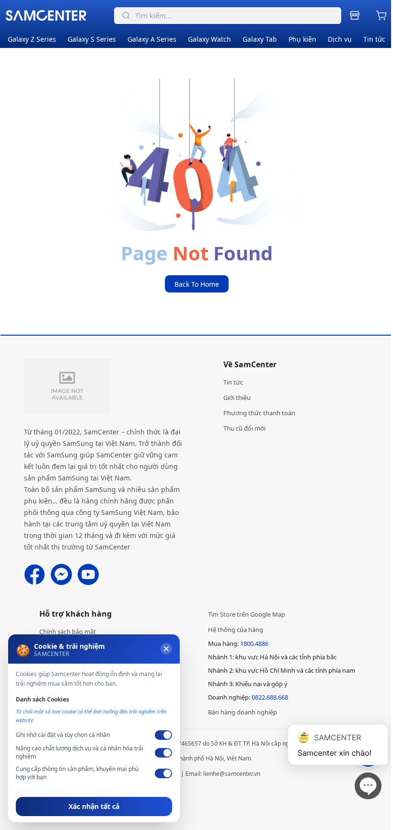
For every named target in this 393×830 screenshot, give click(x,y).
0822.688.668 (270, 697)
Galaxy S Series (92, 39)
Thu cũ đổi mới (244, 428)
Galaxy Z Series (32, 39)
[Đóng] (166, 649)
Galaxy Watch (209, 39)
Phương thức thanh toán (259, 413)
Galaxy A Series (151, 39)
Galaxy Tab (260, 39)
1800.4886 (254, 643)
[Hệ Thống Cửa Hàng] (356, 15)
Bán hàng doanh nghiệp (242, 712)
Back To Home (196, 284)
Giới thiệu (237, 397)
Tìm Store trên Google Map (246, 614)
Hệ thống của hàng (235, 629)
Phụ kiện (302, 39)
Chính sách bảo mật (67, 631)
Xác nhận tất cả (94, 806)
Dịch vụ (340, 39)
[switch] (163, 735)
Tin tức (374, 39)
